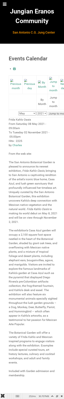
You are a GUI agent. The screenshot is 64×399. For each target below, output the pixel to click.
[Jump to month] (53, 84)
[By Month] (42, 84)
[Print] (14, 68)
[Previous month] (15, 84)
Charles (17, 145)
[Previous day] (29, 84)
